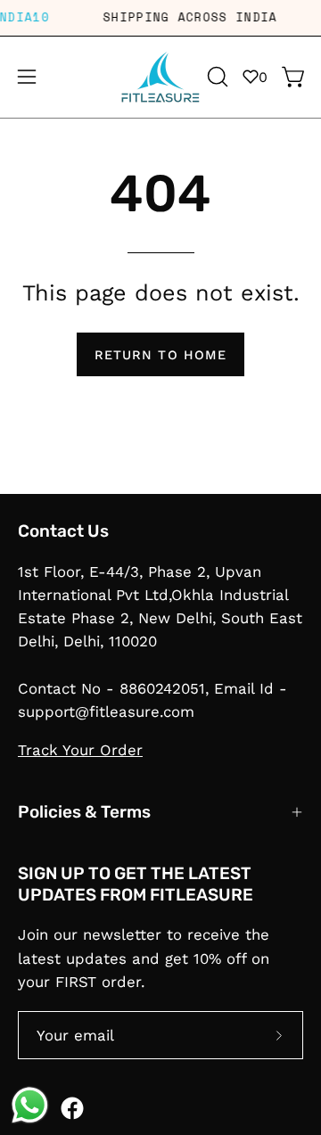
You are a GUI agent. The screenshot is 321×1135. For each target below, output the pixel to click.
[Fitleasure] (160, 77)
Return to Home (160, 355)
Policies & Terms (84, 812)
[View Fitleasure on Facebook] (72, 1108)
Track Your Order (80, 750)
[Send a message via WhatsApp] (30, 1105)
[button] (215, 76)
